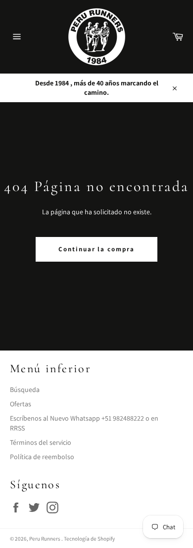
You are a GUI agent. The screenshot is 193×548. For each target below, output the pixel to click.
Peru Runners (45, 538)
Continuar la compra (96, 249)
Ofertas (20, 403)
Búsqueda (25, 389)
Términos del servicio (40, 442)
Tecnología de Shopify (89, 538)
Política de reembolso (42, 456)
